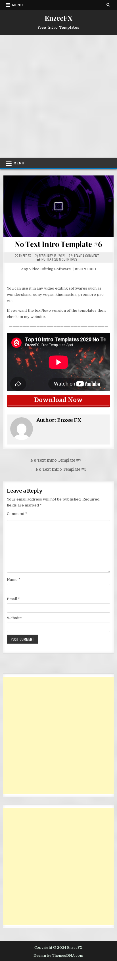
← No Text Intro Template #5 (58, 469)
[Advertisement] (58, 96)
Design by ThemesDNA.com (58, 956)
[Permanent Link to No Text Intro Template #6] (58, 206)
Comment (17, 514)
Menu (17, 5)
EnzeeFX (58, 17)
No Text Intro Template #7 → (58, 460)
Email (13, 599)
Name (13, 579)
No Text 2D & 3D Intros (59, 259)
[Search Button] (108, 5)
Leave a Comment (86, 255)
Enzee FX (25, 255)
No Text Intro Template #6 (58, 244)
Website (14, 618)
